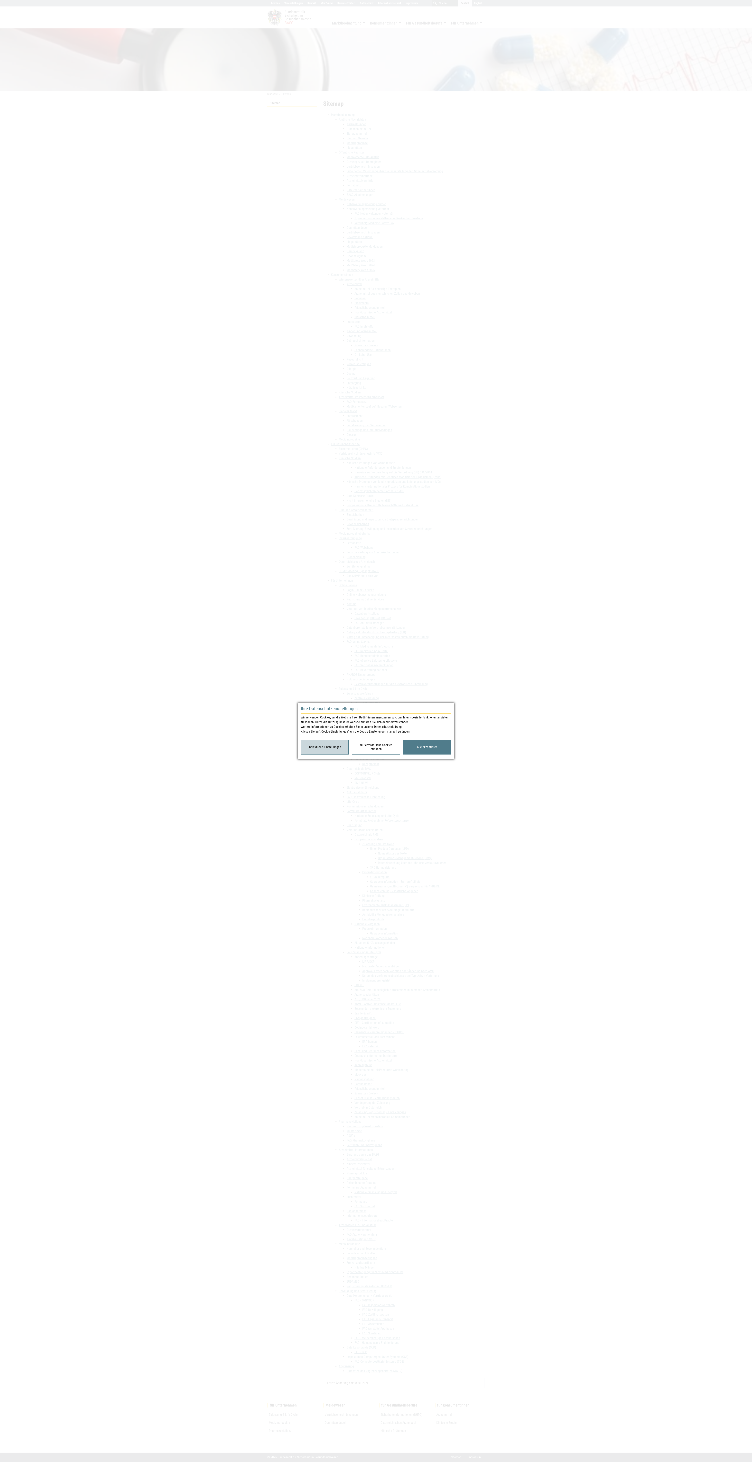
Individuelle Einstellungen (324, 747)
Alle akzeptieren (427, 747)
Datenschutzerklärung (388, 727)
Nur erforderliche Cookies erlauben (376, 747)
